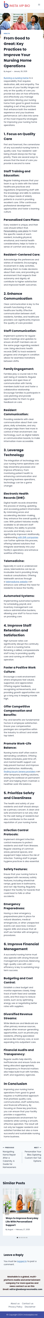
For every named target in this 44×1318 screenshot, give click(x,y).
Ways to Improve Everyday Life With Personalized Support (22, 1222)
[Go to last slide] (7, 1212)
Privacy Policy (15, 1306)
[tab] (17, 1237)
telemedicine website (17, 581)
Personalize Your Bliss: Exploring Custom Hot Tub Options (33, 1154)
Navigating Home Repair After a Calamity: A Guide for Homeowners (9, 1158)
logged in (22, 1261)
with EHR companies (28, 537)
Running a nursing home (16, 78)
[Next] (37, 1212)
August (8, 71)
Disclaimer (30, 1306)
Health (7, 33)
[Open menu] (39, 4)
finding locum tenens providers (20, 771)
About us (15, 1303)
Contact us (27, 1303)
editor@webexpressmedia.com (26, 1289)
